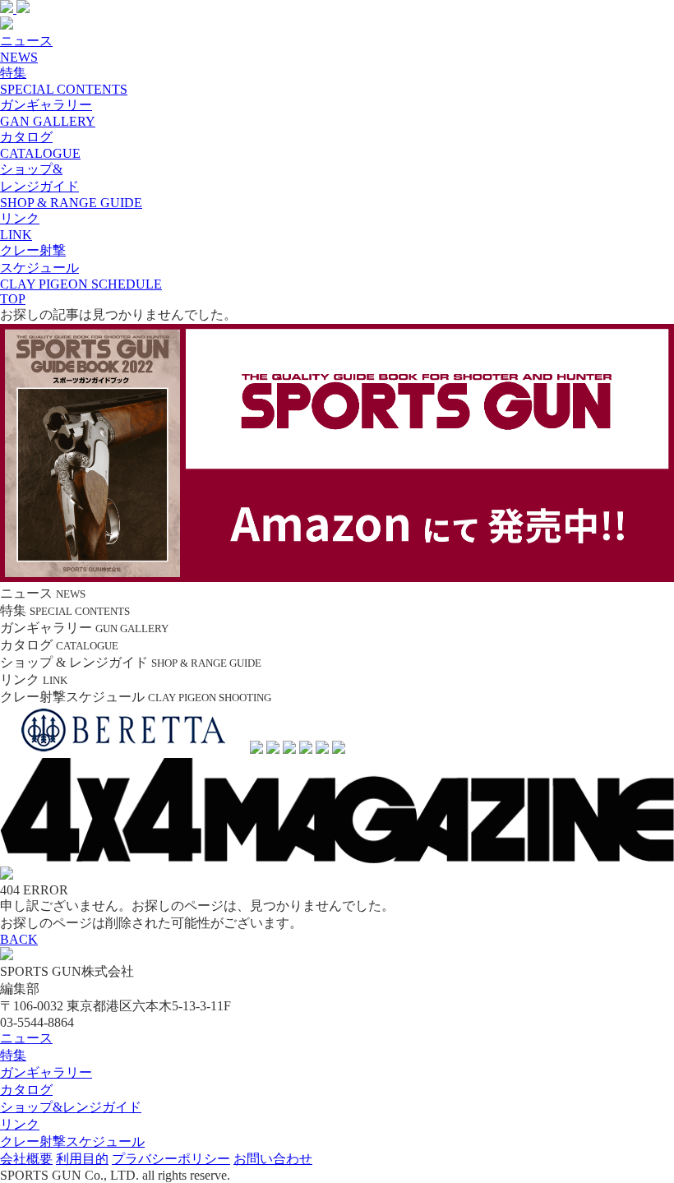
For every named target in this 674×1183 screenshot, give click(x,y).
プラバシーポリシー (171, 1159)
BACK (19, 939)
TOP (12, 299)
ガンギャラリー (46, 1072)
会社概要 (26, 1159)
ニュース (26, 1038)
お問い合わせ (272, 1159)
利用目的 (82, 1159)
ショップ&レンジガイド (70, 1107)
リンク (19, 1124)
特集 (13, 1055)
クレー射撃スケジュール (72, 1141)
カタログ (26, 1090)
